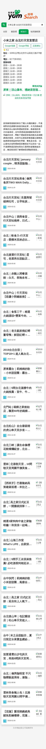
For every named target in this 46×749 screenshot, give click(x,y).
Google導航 (24, 46)
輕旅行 (24, 32)
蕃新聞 (14, 32)
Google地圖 (10, 46)
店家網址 (37, 46)
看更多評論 (37, 86)
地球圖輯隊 (35, 32)
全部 (5, 32)
